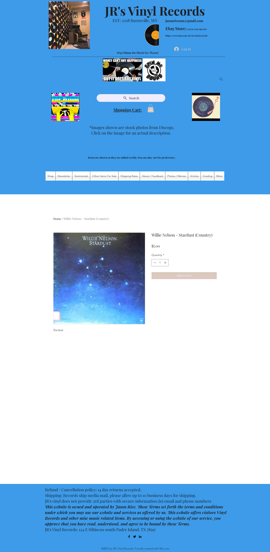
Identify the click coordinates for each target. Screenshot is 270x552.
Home (57, 219)
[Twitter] (134, 536)
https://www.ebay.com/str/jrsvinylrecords (186, 35)
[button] (150, 108)
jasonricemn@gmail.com (184, 21)
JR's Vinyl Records (155, 11)
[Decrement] (154, 262)
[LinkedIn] (140, 536)
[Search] (221, 79)
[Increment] (165, 262)
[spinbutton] (160, 262)
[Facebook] (129, 536)
